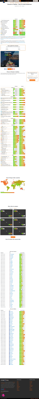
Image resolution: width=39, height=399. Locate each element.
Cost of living (28, 0)
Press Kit (2, 392)
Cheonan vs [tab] (11, 208)
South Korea (17, 2)
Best (31, 0)
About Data (32, 398)
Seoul (17, 381)
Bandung (31, 390)
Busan (18, 382)
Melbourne (18, 386)
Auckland (31, 386)
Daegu (18, 385)
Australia (21, 2)
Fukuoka (31, 382)
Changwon (31, 385)
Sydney (28, 2)
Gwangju (31, 381)
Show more (13, 237)
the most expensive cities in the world (16, 37)
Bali (30, 387)
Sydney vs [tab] (15, 208)
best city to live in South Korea (20, 41)
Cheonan (24, 2)
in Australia (7, 42)
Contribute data (32, 80)
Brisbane (18, 387)
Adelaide (18, 390)
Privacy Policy (36, 398)
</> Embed (9, 69)
